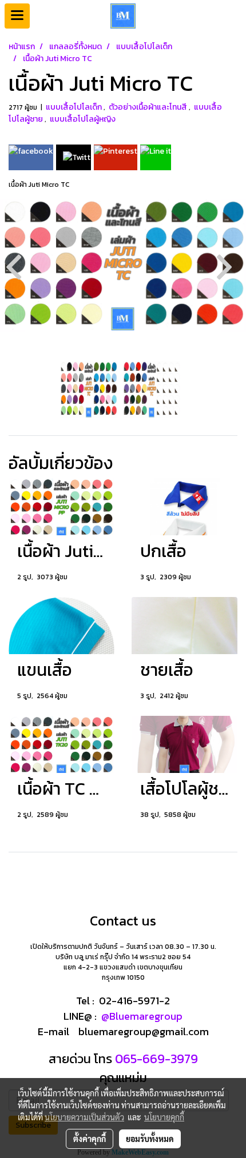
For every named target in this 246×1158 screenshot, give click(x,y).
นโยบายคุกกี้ (164, 1117)
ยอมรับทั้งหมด (150, 1138)
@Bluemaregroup (141, 1016)
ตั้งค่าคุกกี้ (89, 1138)
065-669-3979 (155, 1058)
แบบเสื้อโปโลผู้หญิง (83, 119)
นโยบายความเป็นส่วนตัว (84, 1117)
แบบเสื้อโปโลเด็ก (75, 107)
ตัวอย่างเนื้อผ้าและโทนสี (149, 107)
